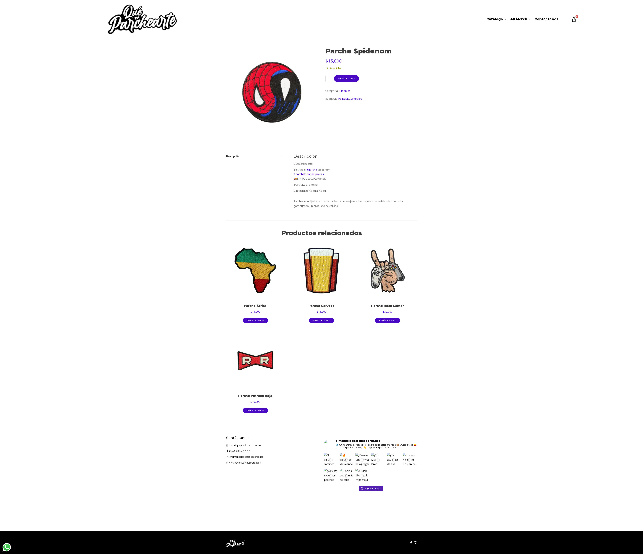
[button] (496, 19)
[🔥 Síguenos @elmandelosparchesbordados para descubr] (347, 460)
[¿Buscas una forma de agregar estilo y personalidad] (362, 460)
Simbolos (344, 91)
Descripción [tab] (232, 156)
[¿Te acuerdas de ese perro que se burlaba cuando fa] (394, 460)
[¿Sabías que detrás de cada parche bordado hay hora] (347, 476)
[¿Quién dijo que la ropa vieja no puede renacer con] (362, 476)
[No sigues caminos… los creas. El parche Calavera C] (331, 460)
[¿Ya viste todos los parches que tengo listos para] (331, 476)
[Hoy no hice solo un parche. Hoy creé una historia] (410, 460)
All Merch (518, 19)
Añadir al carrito (346, 78)
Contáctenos (546, 19)
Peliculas (343, 99)
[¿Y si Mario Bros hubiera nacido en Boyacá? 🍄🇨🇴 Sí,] (378, 460)
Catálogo (494, 19)
